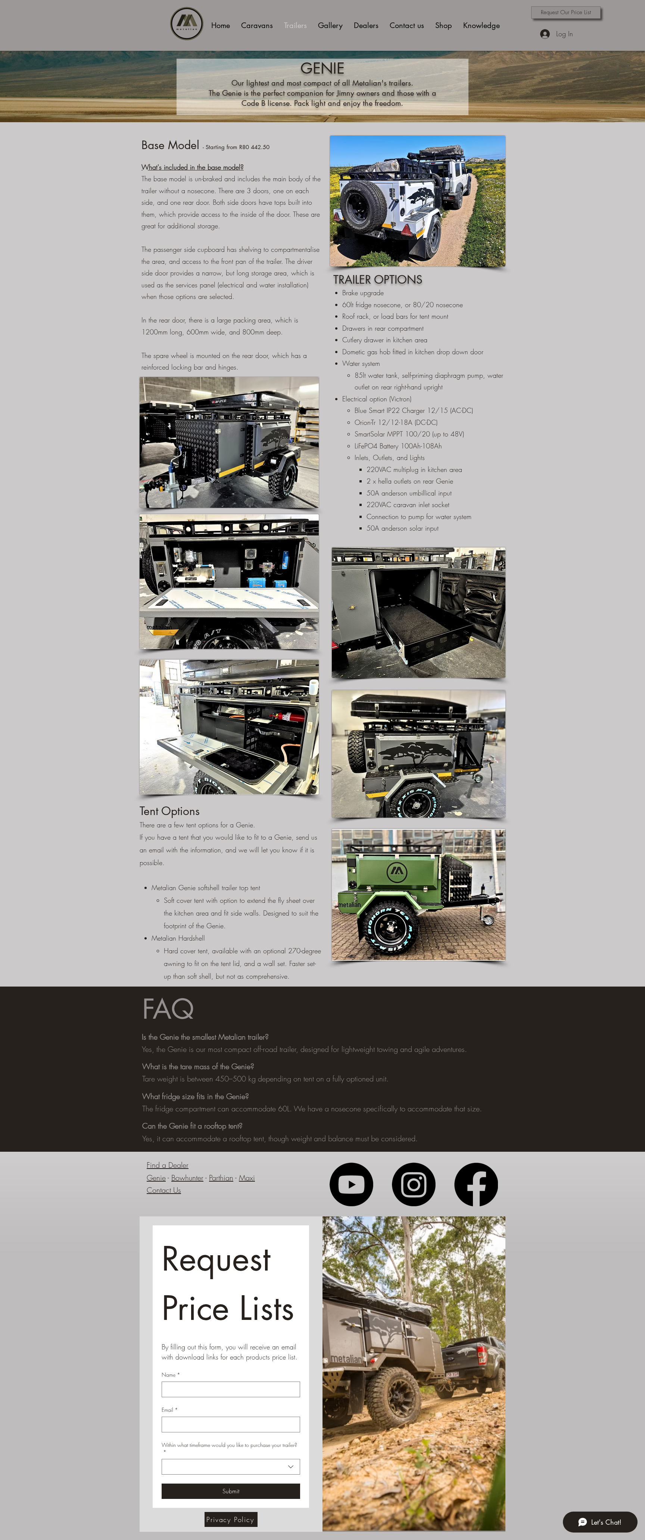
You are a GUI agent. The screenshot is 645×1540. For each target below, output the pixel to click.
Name (171, 1374)
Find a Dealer (167, 1165)
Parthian (221, 1178)
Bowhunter (187, 1178)
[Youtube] (351, 1184)
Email (170, 1409)
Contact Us (164, 1190)
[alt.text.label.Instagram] (414, 1184)
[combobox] (231, 1467)
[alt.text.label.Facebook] (476, 1184)
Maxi (247, 1178)
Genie (156, 1178)
